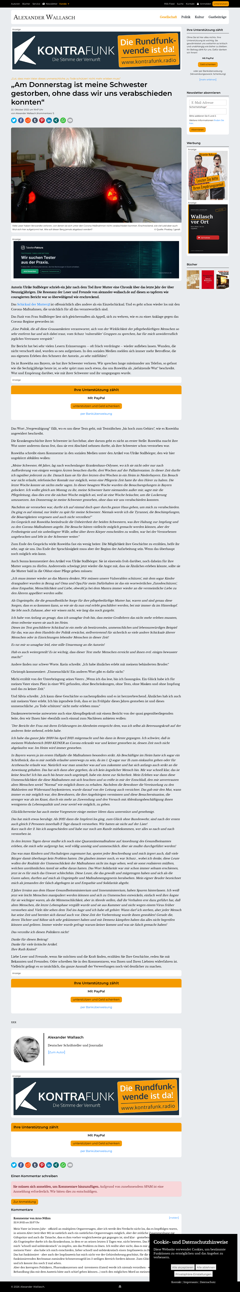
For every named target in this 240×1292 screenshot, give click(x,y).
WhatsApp (63, 120)
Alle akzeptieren (182, 1267)
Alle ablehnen (206, 1267)
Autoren (15, 3)
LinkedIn (49, 120)
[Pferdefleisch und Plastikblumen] (222, 279)
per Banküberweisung (96, 413)
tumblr (35, 120)
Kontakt (190, 3)
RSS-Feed (169, 3)
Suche (180, 3)
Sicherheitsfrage (198, 107)
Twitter (14, 120)
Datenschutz (208, 1282)
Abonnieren (197, 129)
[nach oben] (120, 1287)
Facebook (21, 120)
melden (174, 1218)
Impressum (190, 1282)
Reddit (28, 120)
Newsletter (51, 3)
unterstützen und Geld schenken (96, 406)
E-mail (70, 120)
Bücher (26, 3)
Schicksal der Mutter (32, 304)
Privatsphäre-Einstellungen (193, 1274)
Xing (56, 120)
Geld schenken (208, 64)
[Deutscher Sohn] (193, 279)
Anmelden (205, 3)
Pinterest (42, 120)
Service (36, 3)
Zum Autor (56, 1052)
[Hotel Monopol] (208, 279)
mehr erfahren (208, 79)
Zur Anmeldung (24, 1201)
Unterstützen (221, 3)
